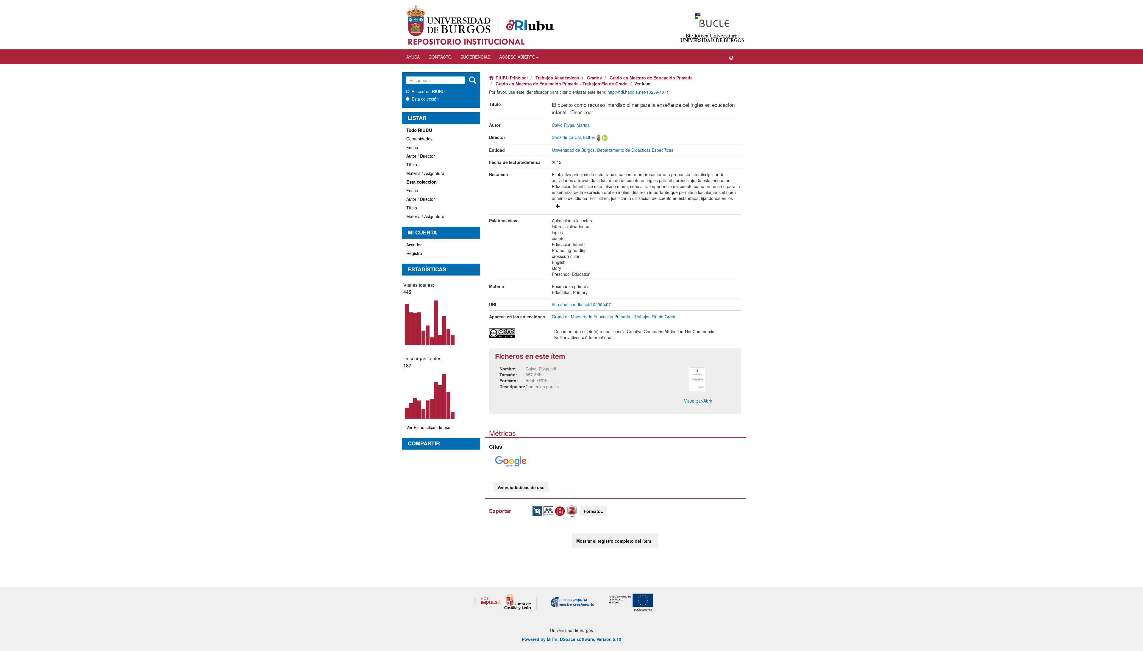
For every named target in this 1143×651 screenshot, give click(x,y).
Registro (414, 253)
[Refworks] (561, 511)
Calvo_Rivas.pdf (541, 369)
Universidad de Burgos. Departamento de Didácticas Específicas (612, 150)
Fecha (412, 147)
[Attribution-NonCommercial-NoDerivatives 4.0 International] (517, 333)
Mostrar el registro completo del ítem (613, 541)
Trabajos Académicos (557, 78)
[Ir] (472, 80)
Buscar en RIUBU (428, 91)
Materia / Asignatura (425, 173)
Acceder (414, 245)
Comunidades (419, 139)
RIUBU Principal (512, 78)
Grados (594, 78)
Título (411, 165)
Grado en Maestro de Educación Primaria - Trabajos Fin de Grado (562, 84)
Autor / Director (420, 156)
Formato (592, 511)
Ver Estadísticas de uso (428, 427)
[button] (731, 57)
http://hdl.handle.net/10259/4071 (638, 92)
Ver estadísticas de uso (521, 487)
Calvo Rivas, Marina (571, 125)
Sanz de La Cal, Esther (573, 137)
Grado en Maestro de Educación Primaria (651, 78)
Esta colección (425, 99)
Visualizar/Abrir (698, 401)
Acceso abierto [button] (517, 57)
